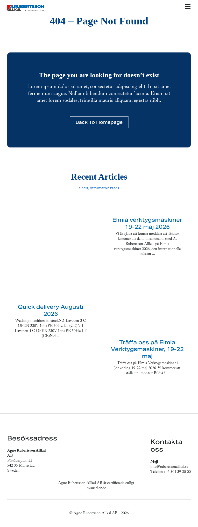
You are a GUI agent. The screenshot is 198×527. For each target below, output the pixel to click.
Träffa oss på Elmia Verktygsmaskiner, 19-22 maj (147, 349)
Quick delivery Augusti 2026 (50, 310)
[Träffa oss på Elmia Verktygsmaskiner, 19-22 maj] (147, 301)
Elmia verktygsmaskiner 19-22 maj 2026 (147, 223)
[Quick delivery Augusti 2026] (50, 252)
